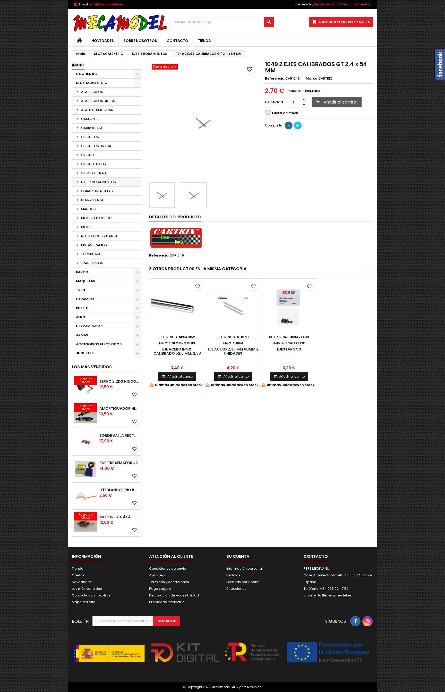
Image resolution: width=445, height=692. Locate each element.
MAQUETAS (85, 281)
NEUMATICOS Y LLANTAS (100, 236)
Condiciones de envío (167, 568)
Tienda (204, 40)
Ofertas (78, 575)
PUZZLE (82, 308)
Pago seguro (160, 588)
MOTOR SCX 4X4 (115, 517)
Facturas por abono (243, 581)
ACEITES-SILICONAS (97, 109)
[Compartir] (289, 125)
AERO (80, 317)
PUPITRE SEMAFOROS (118, 463)
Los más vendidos (92, 367)
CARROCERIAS (93, 127)
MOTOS (87, 227)
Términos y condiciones (169, 581)
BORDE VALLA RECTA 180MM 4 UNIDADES (119, 435)
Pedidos (233, 575)
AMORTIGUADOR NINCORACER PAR (119, 408)
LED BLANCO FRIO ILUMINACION (119, 490)
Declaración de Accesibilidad (174, 595)
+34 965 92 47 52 (333, 588)
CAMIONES (90, 118)
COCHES (88, 154)
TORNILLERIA (90, 254)
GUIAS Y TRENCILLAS (97, 191)
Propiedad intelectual (167, 602)
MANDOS (88, 209)
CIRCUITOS (90, 136)
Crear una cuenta (355, 4)
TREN (80, 290)
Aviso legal (158, 575)
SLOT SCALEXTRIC (91, 82)
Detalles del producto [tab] (175, 217)
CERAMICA (85, 299)
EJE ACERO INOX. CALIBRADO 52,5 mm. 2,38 (177, 351)
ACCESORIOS (92, 91)
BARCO (82, 272)
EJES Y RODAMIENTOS (98, 182)
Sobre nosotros (140, 40)
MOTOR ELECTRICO (96, 218)
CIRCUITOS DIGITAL (96, 145)
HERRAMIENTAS (93, 200)
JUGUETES (85, 353)
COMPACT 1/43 (93, 172)
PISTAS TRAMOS (94, 245)
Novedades (102, 40)
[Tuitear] (298, 125)
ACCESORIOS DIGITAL (98, 100)
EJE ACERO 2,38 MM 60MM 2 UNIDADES (233, 351)
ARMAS (82, 335)
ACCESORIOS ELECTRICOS (99, 344)
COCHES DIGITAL (94, 163)
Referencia (275, 78)
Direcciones (236, 588)
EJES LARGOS (289, 349)
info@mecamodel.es (106, 4)
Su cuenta (237, 556)
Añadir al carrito (336, 102)
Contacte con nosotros (91, 595)
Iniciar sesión (325, 4)
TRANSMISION (92, 263)
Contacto (177, 40)
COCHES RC (86, 73)
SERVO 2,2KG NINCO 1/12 (119, 381)
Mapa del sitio (83, 602)
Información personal (244, 568)
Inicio (78, 65)
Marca (312, 78)
